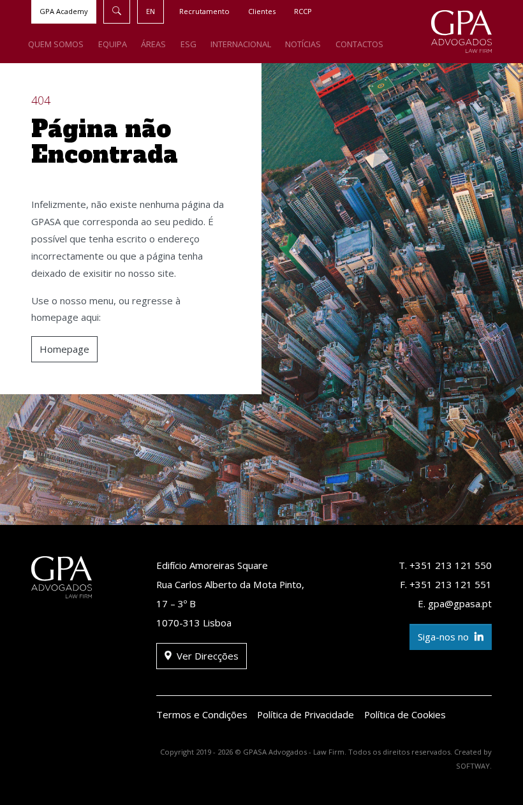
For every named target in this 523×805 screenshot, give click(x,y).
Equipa (112, 44)
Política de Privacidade (305, 714)
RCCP (303, 11)
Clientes (262, 11)
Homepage (64, 349)
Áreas (153, 44)
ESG (188, 44)
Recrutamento (204, 11)
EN (150, 11)
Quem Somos (56, 44)
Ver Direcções (206, 655)
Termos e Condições (201, 714)
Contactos (359, 44)
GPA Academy (64, 11)
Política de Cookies (405, 714)
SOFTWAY (473, 766)
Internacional (240, 44)
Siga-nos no (444, 636)
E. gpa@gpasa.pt (455, 603)
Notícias (303, 44)
